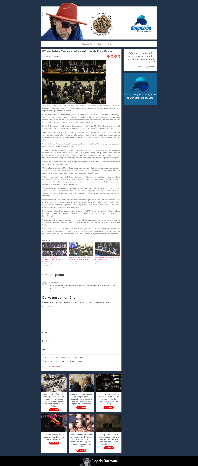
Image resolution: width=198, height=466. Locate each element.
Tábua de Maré (88, 44)
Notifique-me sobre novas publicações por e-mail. (63, 361)
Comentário (47, 306)
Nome (45, 333)
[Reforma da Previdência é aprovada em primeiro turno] (107, 249)
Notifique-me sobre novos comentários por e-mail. (64, 357)
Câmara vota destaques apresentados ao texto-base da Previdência (52, 259)
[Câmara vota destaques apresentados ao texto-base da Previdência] (54, 249)
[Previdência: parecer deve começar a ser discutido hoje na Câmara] (81, 249)
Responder (51, 291)
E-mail (45, 341)
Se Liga (110, 44)
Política (58, 56)
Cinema (100, 44)
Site (43, 349)
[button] (108, 56)
